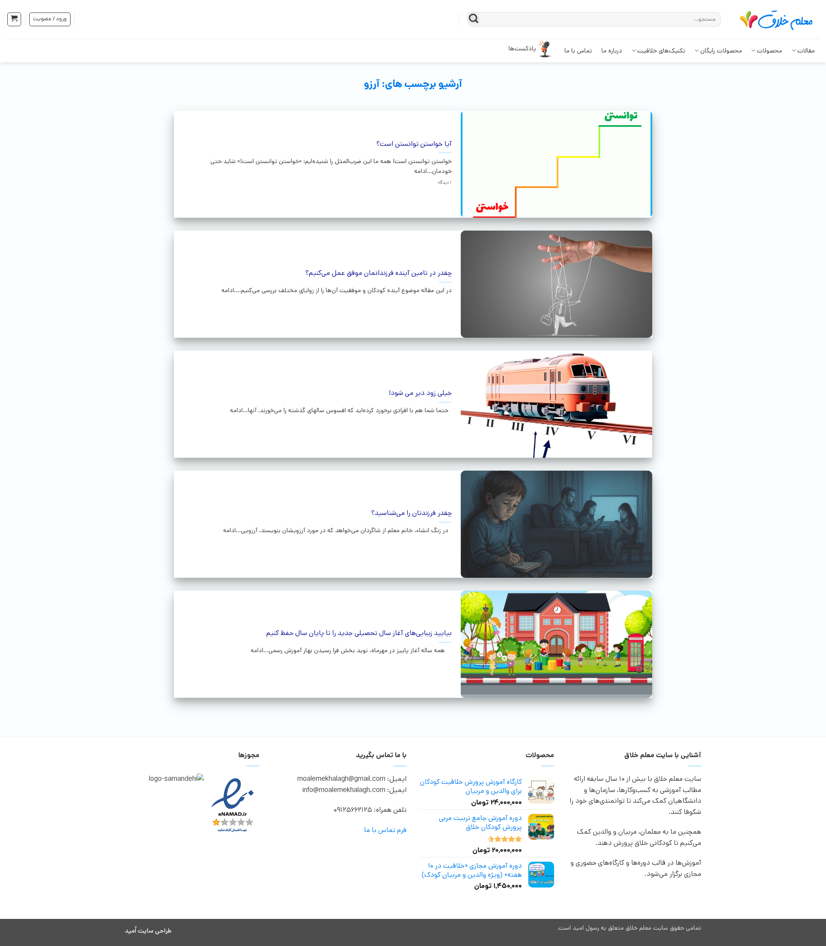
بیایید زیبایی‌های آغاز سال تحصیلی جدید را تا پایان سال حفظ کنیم (359, 633)
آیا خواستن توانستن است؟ (414, 144)
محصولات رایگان (721, 50)
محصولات (769, 50)
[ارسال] (474, 19)
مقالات (806, 50)
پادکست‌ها (522, 48)
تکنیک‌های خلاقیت (661, 50)
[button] (14, 19)
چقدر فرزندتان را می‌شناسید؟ (411, 513)
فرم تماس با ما (385, 830)
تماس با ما (578, 50)
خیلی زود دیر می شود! (420, 393)
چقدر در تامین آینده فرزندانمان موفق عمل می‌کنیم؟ (378, 273)
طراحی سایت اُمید (148, 931)
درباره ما (611, 50)
